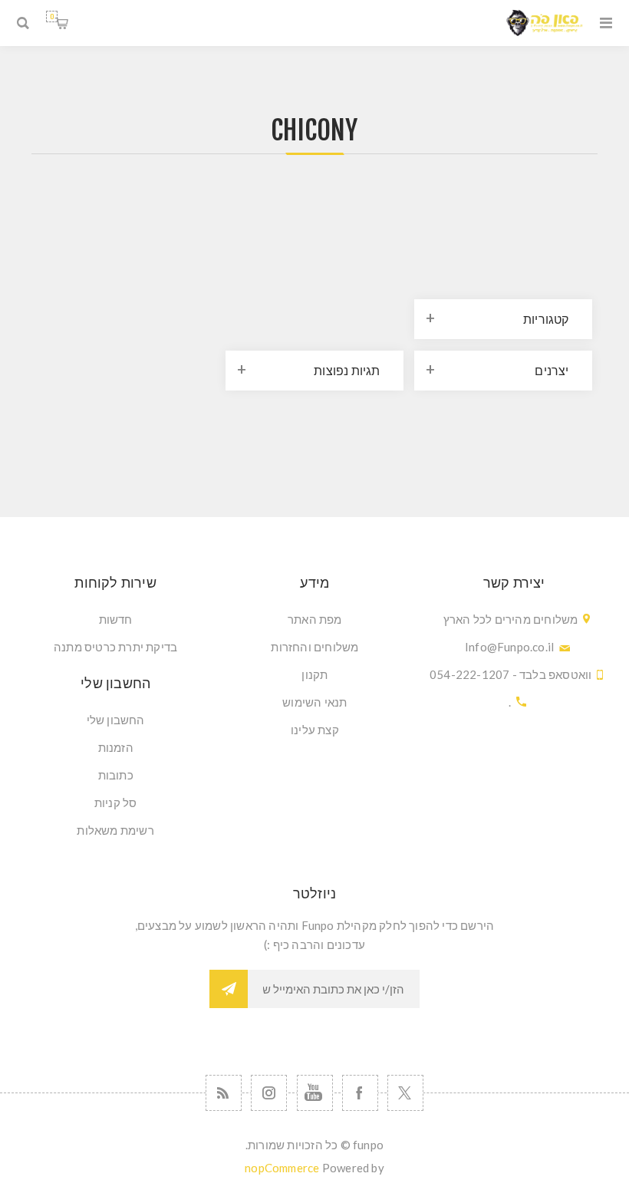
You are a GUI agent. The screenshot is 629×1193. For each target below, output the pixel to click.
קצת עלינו (315, 730)
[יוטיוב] (315, 1093)
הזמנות (115, 747)
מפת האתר (315, 619)
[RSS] (224, 1093)
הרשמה (228, 989)
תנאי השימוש (314, 702)
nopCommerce (282, 1168)
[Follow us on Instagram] (269, 1093)
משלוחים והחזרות (314, 647)
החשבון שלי (116, 720)
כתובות (115, 775)
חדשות (116, 619)
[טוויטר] (405, 1093)
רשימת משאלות (115, 830)
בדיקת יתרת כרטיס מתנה (115, 647)
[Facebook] (360, 1093)
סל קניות (52, 16)
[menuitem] (315, 619)
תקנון (314, 674)
